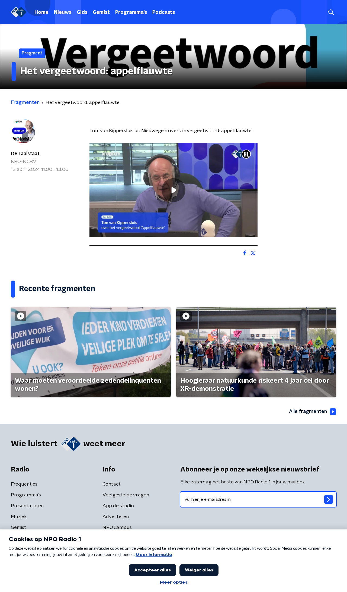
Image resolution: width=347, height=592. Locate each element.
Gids (82, 12)
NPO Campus (117, 527)
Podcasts (163, 12)
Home (41, 12)
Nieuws (62, 12)
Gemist (101, 12)
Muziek (19, 516)
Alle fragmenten (308, 411)
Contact (111, 484)
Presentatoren (27, 505)
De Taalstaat (25, 153)
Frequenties (24, 484)
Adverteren (115, 516)
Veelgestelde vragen (125, 495)
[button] (331, 12)
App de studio (118, 505)
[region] (173, 190)
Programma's (131, 12)
